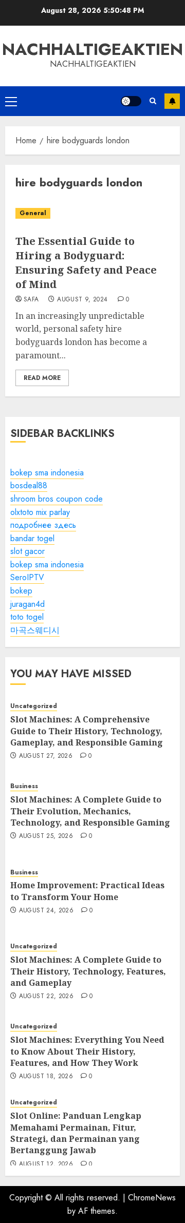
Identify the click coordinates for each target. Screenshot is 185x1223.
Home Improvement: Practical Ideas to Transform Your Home (87, 891)
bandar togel (32, 538)
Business (24, 786)
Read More (42, 378)
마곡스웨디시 (35, 630)
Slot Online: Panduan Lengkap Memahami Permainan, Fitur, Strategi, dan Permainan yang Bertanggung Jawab (75, 1133)
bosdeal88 (28, 485)
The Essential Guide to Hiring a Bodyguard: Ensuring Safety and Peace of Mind (86, 262)
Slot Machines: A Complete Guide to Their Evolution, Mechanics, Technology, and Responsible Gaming (90, 811)
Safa (31, 300)
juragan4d (27, 604)
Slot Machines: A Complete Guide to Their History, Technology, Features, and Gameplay (88, 971)
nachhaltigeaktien (92, 49)
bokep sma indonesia (47, 473)
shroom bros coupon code (56, 499)
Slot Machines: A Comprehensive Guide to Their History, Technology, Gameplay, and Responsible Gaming (86, 731)
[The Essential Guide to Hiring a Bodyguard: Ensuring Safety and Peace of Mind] (92, 213)
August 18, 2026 (46, 1077)
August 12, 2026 (46, 1164)
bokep (21, 591)
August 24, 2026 (46, 911)
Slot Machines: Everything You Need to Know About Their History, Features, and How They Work (87, 1051)
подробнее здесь (43, 525)
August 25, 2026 (46, 836)
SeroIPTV (27, 577)
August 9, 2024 (82, 300)
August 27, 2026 (45, 756)
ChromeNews (152, 1197)
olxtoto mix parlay (40, 512)
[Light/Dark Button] (131, 101)
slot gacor (27, 551)
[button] (11, 101)
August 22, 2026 (46, 996)
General (33, 213)
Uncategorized (33, 706)
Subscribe (172, 101)
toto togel (27, 617)
